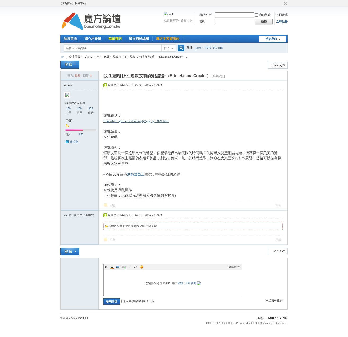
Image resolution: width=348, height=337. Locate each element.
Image (118, 267)
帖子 (167, 48)
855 (91, 108)
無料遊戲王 (136, 174)
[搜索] (180, 48)
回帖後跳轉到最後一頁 (140, 301)
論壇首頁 (70, 38)
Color (112, 267)
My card (218, 47)
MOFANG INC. (278, 318)
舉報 (278, 205)
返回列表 (279, 65)
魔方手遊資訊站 (167, 38)
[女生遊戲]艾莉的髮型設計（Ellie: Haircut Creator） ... (155, 56)
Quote (129, 267)
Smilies (141, 267)
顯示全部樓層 (153, 85)
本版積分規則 (274, 300)
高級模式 (234, 267)
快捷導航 (271, 38)
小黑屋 (261, 318)
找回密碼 (282, 15)
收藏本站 (80, 3)
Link (123, 267)
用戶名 (203, 15)
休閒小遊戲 (111, 56)
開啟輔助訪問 (281, 3)
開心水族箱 (93, 38)
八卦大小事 (92, 56)
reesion (68, 85)
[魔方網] (91, 32)
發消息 (74, 141)
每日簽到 (115, 38)
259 (68, 108)
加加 (208, 47)
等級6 (68, 120)
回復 (112, 205)
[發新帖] (69, 65)
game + (199, 47)
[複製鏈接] (218, 76)
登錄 (180, 283)
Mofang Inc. (82, 317)
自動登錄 (265, 15)
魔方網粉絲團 (139, 38)
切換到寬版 (285, 3)
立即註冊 (282, 21)
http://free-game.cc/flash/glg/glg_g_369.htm (136, 121)
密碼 (202, 21)
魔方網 (62, 56)
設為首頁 (67, 3)
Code (135, 267)
